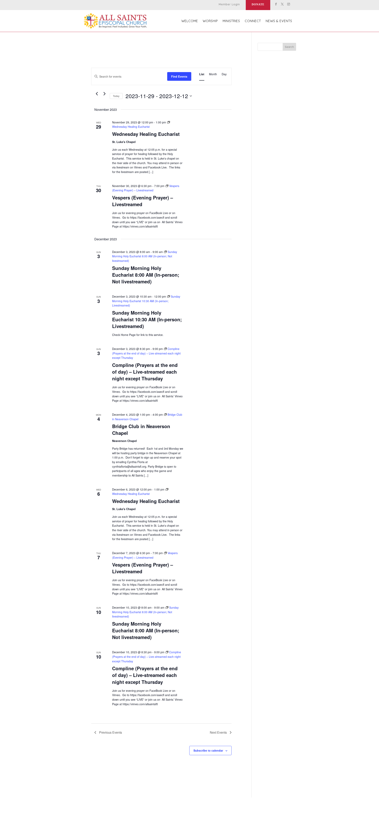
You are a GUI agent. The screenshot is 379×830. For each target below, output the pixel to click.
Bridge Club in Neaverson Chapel (141, 429)
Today (116, 96)
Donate (258, 4)
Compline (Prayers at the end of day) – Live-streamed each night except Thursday (145, 372)
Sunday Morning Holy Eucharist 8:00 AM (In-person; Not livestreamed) (145, 275)
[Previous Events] (96, 93)
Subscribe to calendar (208, 750)
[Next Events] (104, 93)
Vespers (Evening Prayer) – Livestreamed (142, 201)
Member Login (229, 4)
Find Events (179, 76)
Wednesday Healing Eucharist (146, 134)
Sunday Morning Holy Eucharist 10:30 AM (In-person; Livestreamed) (147, 319)
